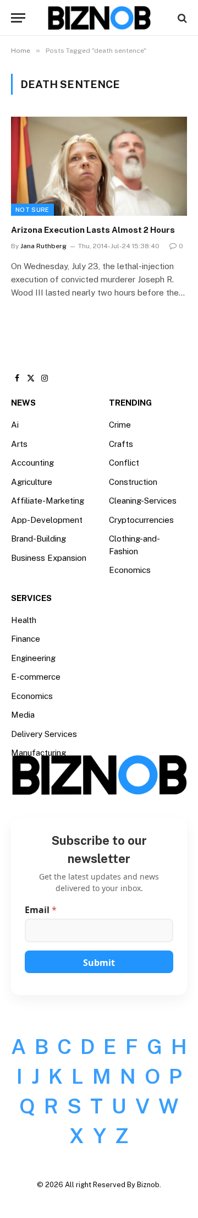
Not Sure (32, 209)
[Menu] (18, 18)
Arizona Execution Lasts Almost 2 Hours (93, 229)
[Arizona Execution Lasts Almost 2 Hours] (99, 166)
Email (41, 910)
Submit (99, 963)
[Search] (181, 18)
